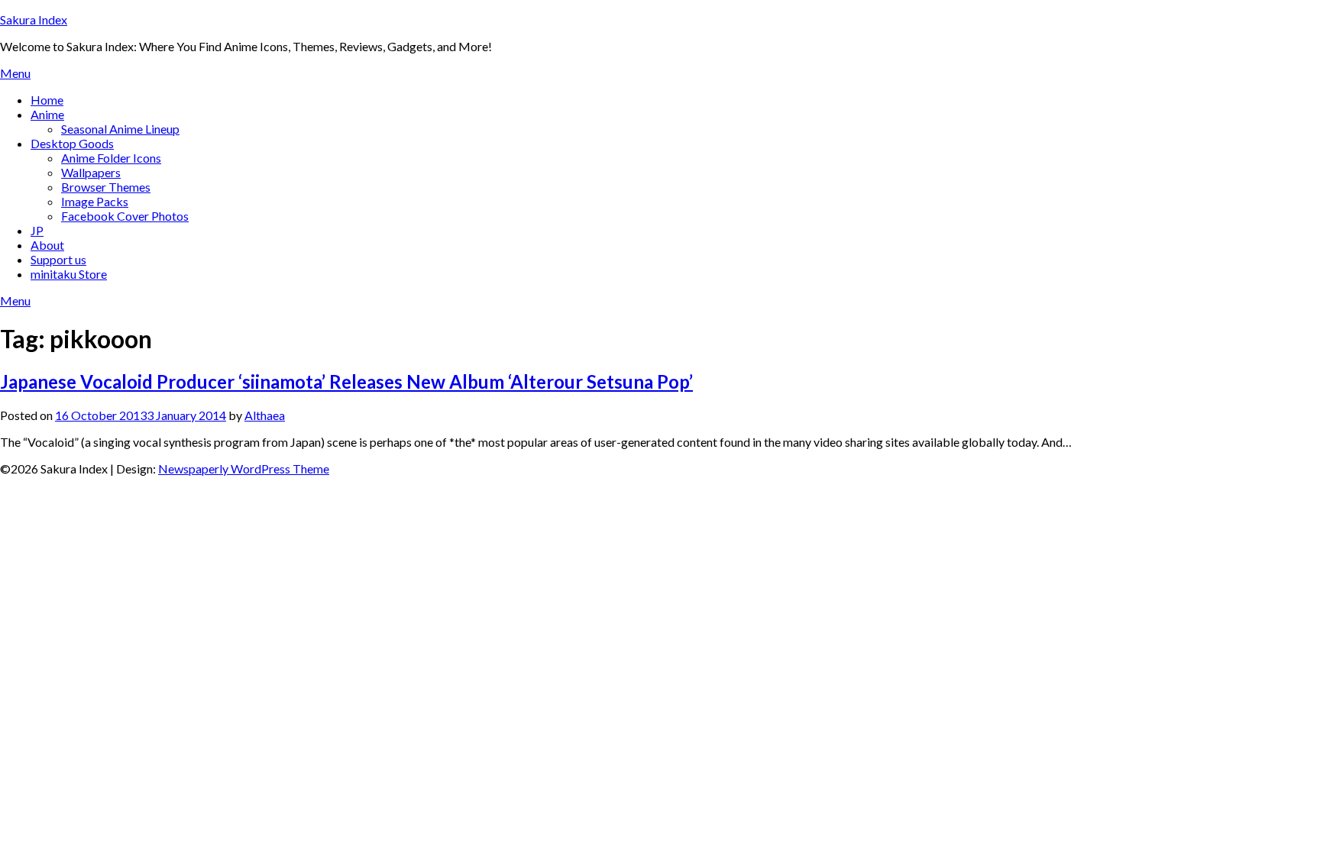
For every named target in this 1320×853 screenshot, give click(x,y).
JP (37, 230)
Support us (58, 259)
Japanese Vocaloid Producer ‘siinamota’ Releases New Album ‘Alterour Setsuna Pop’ (346, 381)
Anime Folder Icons (111, 157)
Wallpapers (91, 172)
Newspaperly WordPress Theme (243, 468)
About (47, 244)
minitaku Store (69, 274)
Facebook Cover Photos (125, 215)
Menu (15, 73)
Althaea (264, 415)
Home (47, 99)
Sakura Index (33, 19)
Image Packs (94, 201)
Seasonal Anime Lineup (120, 128)
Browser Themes (105, 186)
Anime (47, 114)
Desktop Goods (72, 143)
